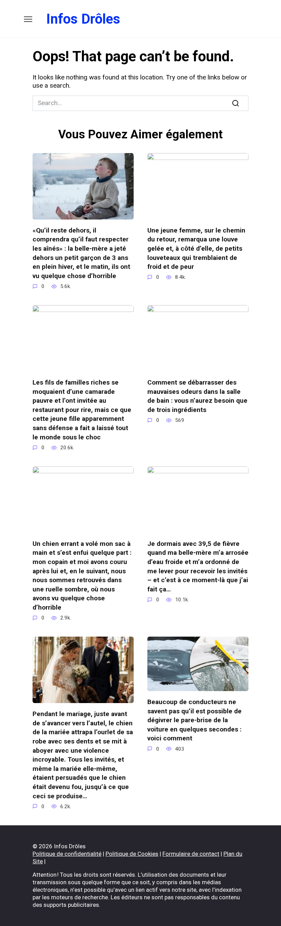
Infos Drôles (83, 19)
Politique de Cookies (132, 853)
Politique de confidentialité (67, 853)
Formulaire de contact (190, 853)
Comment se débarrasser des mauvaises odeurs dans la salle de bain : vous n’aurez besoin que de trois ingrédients (197, 396)
